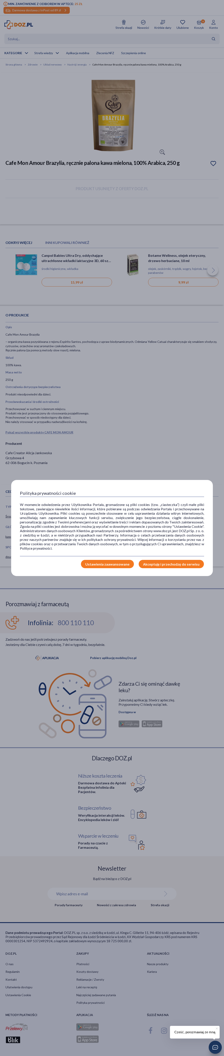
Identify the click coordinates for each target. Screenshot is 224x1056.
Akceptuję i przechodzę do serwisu (171, 564)
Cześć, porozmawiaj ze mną (194, 1032)
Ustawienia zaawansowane (107, 564)
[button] (215, 1047)
